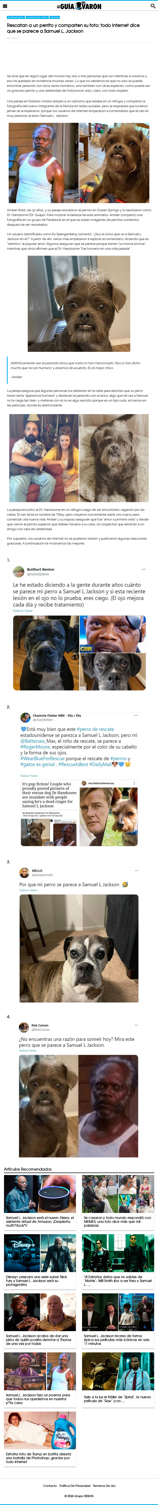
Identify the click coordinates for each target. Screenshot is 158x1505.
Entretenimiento (16, 17)
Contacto (50, 1486)
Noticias (55, 17)
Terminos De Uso (104, 1486)
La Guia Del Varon (79, 5)
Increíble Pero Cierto (37, 17)
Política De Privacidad (75, 1486)
